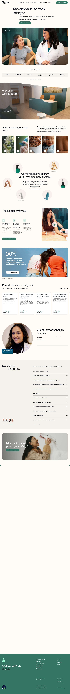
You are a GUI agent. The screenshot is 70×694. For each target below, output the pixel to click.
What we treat (40, 659)
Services (27, 2)
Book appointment (25, 22)
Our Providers (33, 2)
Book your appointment (12, 450)
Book (62, 2)
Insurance (45, 2)
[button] (50, 3)
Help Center (59, 662)
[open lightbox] (55, 224)
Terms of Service (60, 678)
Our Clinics (39, 2)
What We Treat (21, 2)
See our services (35, 187)
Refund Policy (59, 681)
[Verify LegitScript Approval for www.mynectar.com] (4, 687)
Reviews (59, 660)
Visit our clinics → (39, 679)
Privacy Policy (59, 679)
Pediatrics (39, 667)
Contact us (11, 424)
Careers (58, 664)
